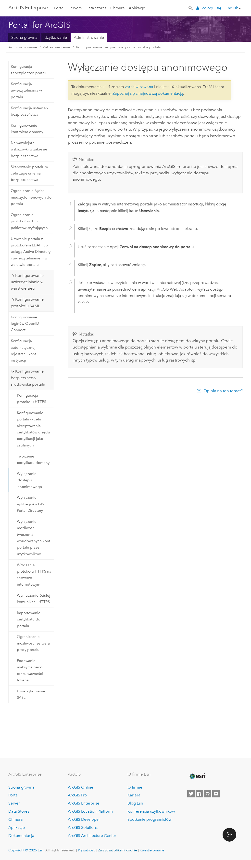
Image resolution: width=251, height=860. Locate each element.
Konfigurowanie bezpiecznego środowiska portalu (118, 47)
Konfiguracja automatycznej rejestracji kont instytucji (23, 351)
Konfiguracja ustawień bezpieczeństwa (29, 111)
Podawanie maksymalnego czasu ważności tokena (30, 670)
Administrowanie (89, 37)
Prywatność (86, 850)
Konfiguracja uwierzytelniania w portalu (26, 90)
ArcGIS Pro (77, 795)
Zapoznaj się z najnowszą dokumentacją (148, 93)
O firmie (134, 787)
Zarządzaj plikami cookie (117, 850)
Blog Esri (135, 803)
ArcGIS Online (80, 787)
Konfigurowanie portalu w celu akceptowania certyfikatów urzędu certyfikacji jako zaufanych (33, 429)
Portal (59, 8)
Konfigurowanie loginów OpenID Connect (25, 323)
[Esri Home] (197, 776)
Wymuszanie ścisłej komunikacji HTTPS (33, 598)
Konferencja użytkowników (151, 811)
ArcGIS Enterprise (28, 8)
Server (14, 803)
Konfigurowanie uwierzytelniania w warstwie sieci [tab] (27, 282)
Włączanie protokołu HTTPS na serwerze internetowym (34, 575)
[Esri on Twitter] (191, 793)
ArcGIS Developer (84, 819)
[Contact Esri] (216, 793)
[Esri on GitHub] (207, 793)
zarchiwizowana (139, 86)
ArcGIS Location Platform (90, 811)
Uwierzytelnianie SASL (31, 694)
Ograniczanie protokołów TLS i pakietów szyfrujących (29, 221)
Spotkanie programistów (149, 819)
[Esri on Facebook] (199, 793)
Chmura (117, 8)
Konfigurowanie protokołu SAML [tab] (27, 302)
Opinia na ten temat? (223, 390)
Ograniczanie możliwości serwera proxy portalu (33, 643)
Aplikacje (137, 8)
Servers (75, 8)
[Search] (191, 7)
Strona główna (24, 37)
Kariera (133, 795)
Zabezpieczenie (56, 47)
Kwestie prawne (152, 850)
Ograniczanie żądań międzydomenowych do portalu (31, 197)
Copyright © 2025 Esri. (26, 850)
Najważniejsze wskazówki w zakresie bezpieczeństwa (29, 149)
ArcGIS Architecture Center (92, 835)
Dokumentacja (21, 835)
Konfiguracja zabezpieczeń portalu (29, 69)
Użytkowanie (55, 37)
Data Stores (96, 8)
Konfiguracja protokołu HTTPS (31, 398)
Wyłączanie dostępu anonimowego (29, 480)
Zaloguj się (211, 8)
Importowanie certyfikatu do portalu (28, 619)
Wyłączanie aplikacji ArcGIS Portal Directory (30, 504)
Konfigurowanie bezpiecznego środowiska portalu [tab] (28, 378)
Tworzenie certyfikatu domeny (33, 459)
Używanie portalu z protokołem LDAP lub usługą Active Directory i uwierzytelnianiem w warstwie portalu (30, 252)
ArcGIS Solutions (83, 827)
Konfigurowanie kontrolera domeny (27, 128)
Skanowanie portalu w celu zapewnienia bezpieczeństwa (29, 173)
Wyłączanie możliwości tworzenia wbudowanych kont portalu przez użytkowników (33, 537)
